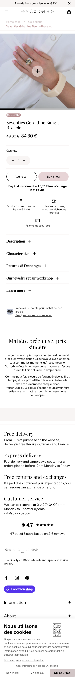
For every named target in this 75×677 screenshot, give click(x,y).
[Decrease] (10, 160)
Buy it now (53, 176)
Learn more (15, 290)
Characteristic (18, 253)
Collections (35, 22)
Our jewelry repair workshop (29, 278)
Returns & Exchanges (23, 265)
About (10, 615)
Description (15, 241)
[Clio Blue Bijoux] (38, 12)
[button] (6, 12)
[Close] (69, 3)
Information (15, 602)
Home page (13, 22)
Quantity (11, 150)
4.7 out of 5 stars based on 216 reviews (37, 534)
